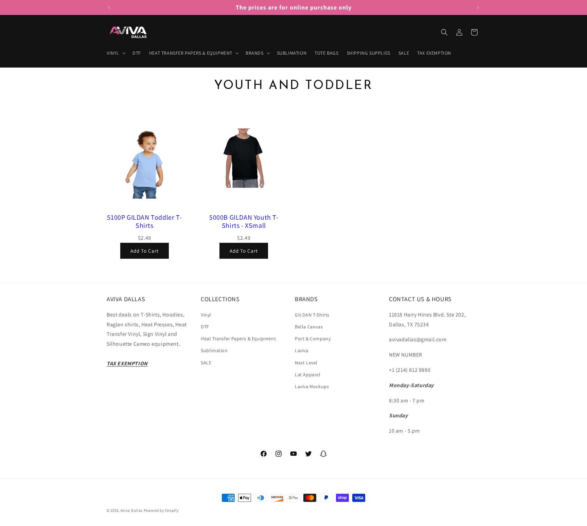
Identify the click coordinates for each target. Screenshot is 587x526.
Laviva (301, 350)
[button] (115, 53)
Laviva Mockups (312, 386)
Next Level (306, 363)
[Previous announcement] (109, 7)
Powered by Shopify (161, 510)
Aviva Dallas (132, 510)
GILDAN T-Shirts (312, 315)
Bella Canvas (309, 327)
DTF (205, 327)
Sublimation (214, 350)
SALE (206, 363)
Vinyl (206, 315)
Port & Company (313, 338)
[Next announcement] (477, 7)
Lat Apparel (308, 374)
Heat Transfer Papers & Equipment (238, 338)
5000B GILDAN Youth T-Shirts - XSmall (244, 221)
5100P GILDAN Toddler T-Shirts (144, 221)
